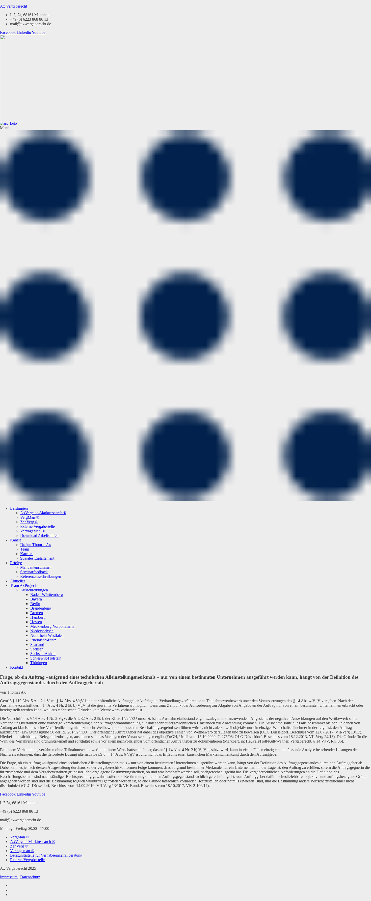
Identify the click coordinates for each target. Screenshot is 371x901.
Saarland (37, 644)
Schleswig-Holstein (45, 658)
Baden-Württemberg (46, 594)
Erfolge (16, 563)
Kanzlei (16, 540)
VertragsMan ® (32, 531)
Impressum (9, 877)
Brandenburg (40, 608)
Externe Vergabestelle (37, 526)
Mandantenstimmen (35, 567)
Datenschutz (30, 877)
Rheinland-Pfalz (43, 640)
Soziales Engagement (37, 558)
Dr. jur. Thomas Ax (35, 544)
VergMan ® (29, 517)
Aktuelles (17, 581)
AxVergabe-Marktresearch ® (43, 513)
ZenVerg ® (29, 522)
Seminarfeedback (34, 572)
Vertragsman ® (22, 851)
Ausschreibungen (34, 590)
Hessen (36, 622)
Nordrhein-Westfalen (47, 635)
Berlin (35, 604)
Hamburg (37, 617)
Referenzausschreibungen (40, 576)
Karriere (26, 554)
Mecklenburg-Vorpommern (52, 626)
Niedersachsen (42, 631)
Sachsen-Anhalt (43, 653)
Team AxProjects (23, 585)
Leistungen (19, 508)
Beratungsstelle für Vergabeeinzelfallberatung (46, 855)
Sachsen (36, 649)
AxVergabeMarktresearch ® (32, 841)
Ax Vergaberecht (13, 6)
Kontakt (16, 667)
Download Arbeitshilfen (39, 535)
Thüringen (38, 663)
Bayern (36, 599)
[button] (185, 314)
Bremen (36, 613)
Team (24, 549)
